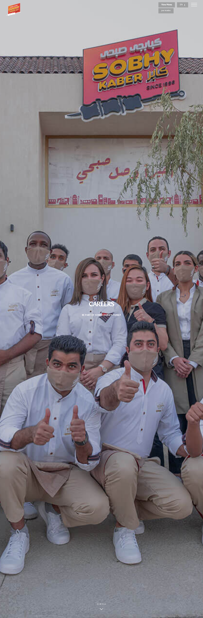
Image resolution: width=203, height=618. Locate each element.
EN (181, 4)
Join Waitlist (166, 10)
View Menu (166, 4)
